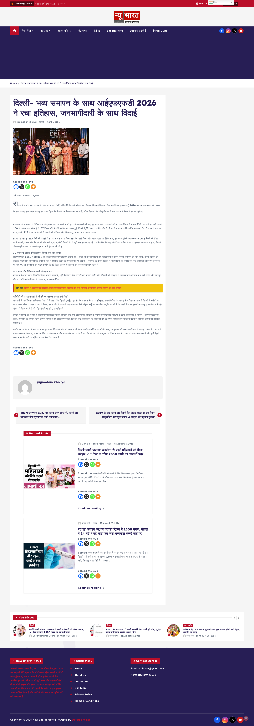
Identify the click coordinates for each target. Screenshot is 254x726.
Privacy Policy (83, 694)
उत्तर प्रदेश (188, 625)
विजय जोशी (86, 523)
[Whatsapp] (27, 186)
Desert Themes (81, 719)
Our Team (81, 687)
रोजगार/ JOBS (160, 30)
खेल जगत (82, 30)
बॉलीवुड (96, 30)
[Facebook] (16, 186)
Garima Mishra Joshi (93, 443)
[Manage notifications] (246, 718)
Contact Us (81, 681)
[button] (234, 618)
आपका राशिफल (64, 30)
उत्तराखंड (44, 30)
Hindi (216, 2)
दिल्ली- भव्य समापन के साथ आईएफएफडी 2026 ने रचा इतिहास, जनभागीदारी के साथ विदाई (57, 83)
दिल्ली (41, 122)
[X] (21, 186)
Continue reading (90, 508)
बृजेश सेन (190, 635)
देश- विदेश (26, 30)
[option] (50, 630)
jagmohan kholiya (27, 122)
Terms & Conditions (87, 700)
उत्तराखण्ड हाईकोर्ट (138, 30)
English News (115, 30)
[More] (33, 186)
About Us (80, 675)
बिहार (109, 625)
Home (13, 83)
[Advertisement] (127, 57)
